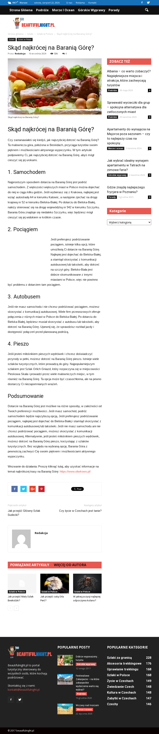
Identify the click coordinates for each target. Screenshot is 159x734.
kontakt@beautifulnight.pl (24, 689)
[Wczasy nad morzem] (65, 709)
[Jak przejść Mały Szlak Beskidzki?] (22, 583)
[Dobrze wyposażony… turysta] (65, 660)
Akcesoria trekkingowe (124, 663)
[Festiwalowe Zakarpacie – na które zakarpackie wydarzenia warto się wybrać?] (65, 679)
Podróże (42, 10)
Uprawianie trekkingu (122, 669)
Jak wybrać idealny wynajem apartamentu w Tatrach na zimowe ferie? (128, 165)
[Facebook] (142, 2)
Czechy (112, 704)
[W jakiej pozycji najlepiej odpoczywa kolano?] (87, 583)
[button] (146, 10)
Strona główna (21, 10)
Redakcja (20, 53)
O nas (69, 2)
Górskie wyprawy (91, 10)
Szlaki (12, 39)
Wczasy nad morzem (87, 705)
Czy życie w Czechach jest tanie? (80, 511)
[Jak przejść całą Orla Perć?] (54, 583)
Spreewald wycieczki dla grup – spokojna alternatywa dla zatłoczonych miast (128, 107)
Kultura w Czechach (121, 692)
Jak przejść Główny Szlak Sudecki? (24, 513)
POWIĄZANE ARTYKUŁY (29, 565)
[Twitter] (148, 2)
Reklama (80, 2)
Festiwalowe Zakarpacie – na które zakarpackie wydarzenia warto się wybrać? (87, 682)
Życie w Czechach (120, 681)
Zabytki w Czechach (121, 698)
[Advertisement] (105, 23)
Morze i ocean (63, 10)
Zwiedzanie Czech (120, 687)
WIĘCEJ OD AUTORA (70, 565)
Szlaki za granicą (119, 658)
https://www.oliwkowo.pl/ (75, 471)
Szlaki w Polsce (24, 39)
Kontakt (92, 2)
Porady (114, 10)
